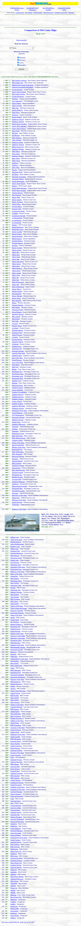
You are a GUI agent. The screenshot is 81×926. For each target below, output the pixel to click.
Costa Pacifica (15, 744)
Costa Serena (15, 769)
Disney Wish (16, 197)
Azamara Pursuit (17, 310)
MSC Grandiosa (15, 725)
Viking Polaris (16, 103)
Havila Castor (14, 732)
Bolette (14, 369)
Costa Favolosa (15, 755)
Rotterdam (14, 656)
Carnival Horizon (16, 812)
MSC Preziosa (15, 599)
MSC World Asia (17, 436)
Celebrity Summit (17, 420)
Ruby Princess (15, 748)
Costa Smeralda (15, 833)
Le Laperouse (16, 220)
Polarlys (13, 918)
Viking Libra (16, 255)
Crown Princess (15, 730)
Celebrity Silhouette (18, 406)
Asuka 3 (14, 186)
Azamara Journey (18, 314)
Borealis (14, 383)
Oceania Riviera (17, 241)
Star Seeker (16, 307)
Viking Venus (16, 271)
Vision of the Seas (16, 762)
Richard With (14, 909)
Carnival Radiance (16, 831)
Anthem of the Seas (17, 721)
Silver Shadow (17, 138)
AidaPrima (13, 826)
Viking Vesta (16, 257)
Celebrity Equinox (18, 397)
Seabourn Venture (18, 122)
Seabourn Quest (17, 142)
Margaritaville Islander (17, 647)
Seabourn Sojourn (18, 144)
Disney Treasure (17, 202)
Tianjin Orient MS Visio (18, 691)
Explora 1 (15, 165)
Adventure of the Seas (19, 495)
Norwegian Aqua (17, 378)
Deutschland (16, 468)
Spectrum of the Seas (17, 636)
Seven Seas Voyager (19, 190)
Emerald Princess (16, 760)
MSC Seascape (15, 670)
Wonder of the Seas (18, 447)
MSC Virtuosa (15, 702)
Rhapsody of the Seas (17, 734)
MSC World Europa (18, 470)
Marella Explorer (15, 542)
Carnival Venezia (16, 867)
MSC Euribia (14, 695)
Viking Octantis (17, 105)
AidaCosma (14, 849)
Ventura (13, 688)
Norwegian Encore (18, 433)
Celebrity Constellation (19, 392)
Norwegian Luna (17, 376)
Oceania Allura (17, 206)
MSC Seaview (15, 776)
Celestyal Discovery (17, 879)
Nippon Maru (16, 204)
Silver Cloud (16, 161)
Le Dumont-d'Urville (18, 216)
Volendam (15, 431)
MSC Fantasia (17, 463)
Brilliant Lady (14, 537)
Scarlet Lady (14, 560)
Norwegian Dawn (16, 581)
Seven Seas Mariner (19, 183)
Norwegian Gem (15, 565)
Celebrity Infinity (17, 440)
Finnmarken (14, 911)
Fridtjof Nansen (15, 780)
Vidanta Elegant (17, 193)
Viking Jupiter (16, 273)
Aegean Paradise (16, 817)
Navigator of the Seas (17, 638)
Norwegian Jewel (16, 558)
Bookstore (71, 12)
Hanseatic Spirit (17, 172)
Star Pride (15, 321)
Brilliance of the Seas (17, 572)
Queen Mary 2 (17, 289)
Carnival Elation (15, 835)
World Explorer (17, 239)
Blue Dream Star (16, 897)
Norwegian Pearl (16, 569)
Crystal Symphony (18, 96)
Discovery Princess (16, 610)
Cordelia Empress (16, 860)
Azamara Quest (17, 333)
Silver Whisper (17, 140)
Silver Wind (16, 167)
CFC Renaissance (18, 415)
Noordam (15, 493)
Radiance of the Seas (19, 509)
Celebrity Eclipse (17, 404)
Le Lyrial (15, 323)
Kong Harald (14, 915)
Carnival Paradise (16, 792)
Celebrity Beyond (17, 394)
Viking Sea (15, 280)
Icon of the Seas (17, 362)
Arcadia (13, 588)
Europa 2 (15, 99)
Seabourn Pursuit (18, 119)
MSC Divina (14, 601)
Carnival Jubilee (15, 808)
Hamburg (13, 652)
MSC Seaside (15, 778)
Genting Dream (17, 291)
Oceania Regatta (17, 305)
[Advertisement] (40, 21)
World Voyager (17, 234)
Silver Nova (16, 112)
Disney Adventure (18, 261)
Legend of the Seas (18, 353)
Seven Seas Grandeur (19, 124)
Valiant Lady (14, 549)
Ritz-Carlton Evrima (18, 94)
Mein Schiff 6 (14, 594)
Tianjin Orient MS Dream (18, 608)
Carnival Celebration (17, 819)
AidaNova (13, 854)
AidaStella (13, 883)
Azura (12, 668)
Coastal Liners (20, 12)
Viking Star (15, 284)
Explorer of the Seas (17, 645)
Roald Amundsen (16, 785)
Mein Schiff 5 (14, 604)
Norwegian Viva (17, 371)
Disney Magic (16, 298)
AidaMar (13, 886)
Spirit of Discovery (18, 282)
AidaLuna (13, 870)
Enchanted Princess (17, 613)
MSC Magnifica (15, 643)
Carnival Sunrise (15, 842)
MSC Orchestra (15, 716)
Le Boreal (15, 344)
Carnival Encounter (18, 491)
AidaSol (13, 890)
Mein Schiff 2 (14, 698)
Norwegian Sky (15, 627)
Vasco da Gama (17, 385)
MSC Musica (14, 764)
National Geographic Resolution (22, 87)
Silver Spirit (16, 131)
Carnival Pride (15, 551)
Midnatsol (13, 899)
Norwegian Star (15, 590)
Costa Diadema (15, 828)
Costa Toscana (15, 840)
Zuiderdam (15, 505)
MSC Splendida (17, 454)
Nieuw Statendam (16, 665)
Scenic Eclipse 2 (17, 110)
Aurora (12, 617)
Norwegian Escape (16, 649)
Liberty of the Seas (16, 606)
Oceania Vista (16, 209)
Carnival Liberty (15, 741)
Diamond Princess (18, 456)
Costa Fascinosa (16, 746)
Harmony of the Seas (19, 500)
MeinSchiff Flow (17, 449)
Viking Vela (15, 259)
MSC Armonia (15, 847)
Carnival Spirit (16, 479)
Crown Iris (13, 888)
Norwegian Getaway (17, 675)
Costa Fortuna (15, 693)
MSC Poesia (14, 709)
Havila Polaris (15, 711)
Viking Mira (15, 252)
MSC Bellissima (15, 714)
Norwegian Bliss (17, 488)
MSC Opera (14, 881)
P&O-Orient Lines (48, 12)
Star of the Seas (17, 358)
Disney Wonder (17, 296)
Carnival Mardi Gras (17, 821)
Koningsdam (14, 661)
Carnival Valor (15, 766)
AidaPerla (13, 824)
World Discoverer (18, 229)
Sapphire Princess (18, 465)
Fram (12, 757)
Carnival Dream (15, 801)
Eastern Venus (17, 326)
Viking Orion (16, 275)
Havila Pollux (14, 723)
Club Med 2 (16, 365)
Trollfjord (13, 902)
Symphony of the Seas (19, 410)
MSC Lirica (14, 856)
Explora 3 (15, 115)
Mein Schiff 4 (14, 578)
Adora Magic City (16, 863)
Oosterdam (14, 576)
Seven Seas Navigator (19, 188)
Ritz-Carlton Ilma (17, 83)
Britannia (13, 654)
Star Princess (14, 555)
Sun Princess (14, 562)
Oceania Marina (17, 243)
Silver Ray (15, 108)
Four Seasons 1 (17, 101)
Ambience (15, 484)
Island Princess (17, 335)
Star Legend (16, 316)
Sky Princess (14, 622)
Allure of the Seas (16, 574)
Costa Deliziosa (17, 413)
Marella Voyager (17, 477)
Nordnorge (14, 906)
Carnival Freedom (16, 750)
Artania (12, 686)
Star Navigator (17, 294)
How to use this (21, 40)
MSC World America (18, 438)
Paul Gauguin (16, 195)
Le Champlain (16, 223)
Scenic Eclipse (17, 117)
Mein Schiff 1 (14, 700)
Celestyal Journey (18, 408)
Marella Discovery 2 (17, 718)
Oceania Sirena (17, 339)
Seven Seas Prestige (19, 92)
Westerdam (16, 498)
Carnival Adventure (16, 553)
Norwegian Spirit (15, 640)
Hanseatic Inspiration (19, 177)
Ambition (15, 429)
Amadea (15, 245)
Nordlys (13, 904)
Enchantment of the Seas (18, 838)
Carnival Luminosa (18, 417)
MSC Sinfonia (15, 844)
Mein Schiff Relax (18, 452)
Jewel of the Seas (16, 539)
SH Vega (15, 133)
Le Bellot (15, 213)
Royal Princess (15, 631)
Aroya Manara (17, 312)
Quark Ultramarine (18, 181)
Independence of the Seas (19, 659)
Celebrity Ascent (17, 388)
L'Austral (15, 337)
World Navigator (17, 236)
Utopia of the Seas (18, 443)
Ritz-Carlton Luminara (19, 80)
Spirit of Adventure (18, 287)
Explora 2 (15, 163)
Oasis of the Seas (16, 615)
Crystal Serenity (17, 89)
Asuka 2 (14, 225)
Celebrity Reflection (18, 482)
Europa (14, 170)
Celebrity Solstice (18, 399)
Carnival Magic (15, 810)
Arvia (12, 799)
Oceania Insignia (17, 342)
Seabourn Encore (18, 156)
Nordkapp (13, 913)
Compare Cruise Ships (61, 12)
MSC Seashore (15, 682)
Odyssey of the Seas (17, 679)
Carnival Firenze (15, 865)
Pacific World (14, 620)
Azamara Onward (18, 351)
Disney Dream (17, 250)
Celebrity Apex (17, 346)
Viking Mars (16, 266)
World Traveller (17, 232)
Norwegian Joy (17, 349)
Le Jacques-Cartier (18, 211)
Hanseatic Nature (18, 179)
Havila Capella (15, 737)
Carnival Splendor (16, 707)
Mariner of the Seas (17, 633)
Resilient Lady (15, 546)
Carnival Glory (15, 771)
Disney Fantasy (17, 248)
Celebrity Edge (17, 355)
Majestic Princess (16, 592)
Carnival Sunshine (16, 858)
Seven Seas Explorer (19, 128)
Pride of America (15, 794)
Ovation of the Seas (17, 705)
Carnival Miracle (17, 461)
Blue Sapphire (16, 300)
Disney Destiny (17, 200)
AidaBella (13, 872)
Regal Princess (15, 629)
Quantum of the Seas (17, 728)
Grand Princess (17, 502)
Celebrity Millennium (19, 424)
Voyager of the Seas (17, 753)
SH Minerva (16, 135)
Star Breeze (16, 319)
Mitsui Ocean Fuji (18, 147)
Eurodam (15, 459)
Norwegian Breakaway (17, 677)
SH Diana (15, 174)
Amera (14, 303)
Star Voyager (14, 597)
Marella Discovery (16, 684)
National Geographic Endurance (22, 85)
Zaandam (15, 426)
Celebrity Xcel (16, 381)
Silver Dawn (16, 154)
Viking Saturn (16, 264)
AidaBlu (13, 893)
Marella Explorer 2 (16, 624)
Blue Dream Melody (17, 876)
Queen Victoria (17, 401)
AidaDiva (13, 874)
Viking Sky (15, 278)
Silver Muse (16, 158)
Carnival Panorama (16, 796)
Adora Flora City (15, 851)
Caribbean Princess (17, 783)
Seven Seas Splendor (19, 126)
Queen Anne (16, 422)
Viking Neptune (17, 268)
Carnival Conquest (16, 773)
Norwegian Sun (17, 475)
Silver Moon (16, 151)
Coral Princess (17, 360)
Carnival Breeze (15, 805)
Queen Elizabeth (17, 390)
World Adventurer (18, 227)
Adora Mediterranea (17, 544)
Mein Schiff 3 (14, 583)
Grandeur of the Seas (17, 789)
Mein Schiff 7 (14, 663)
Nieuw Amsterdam (18, 445)
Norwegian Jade (15, 585)
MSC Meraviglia (15, 739)
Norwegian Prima (18, 374)
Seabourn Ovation (18, 149)
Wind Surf (15, 367)
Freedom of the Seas (17, 787)
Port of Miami (28, 12)
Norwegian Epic (15, 672)
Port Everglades (38, 12)
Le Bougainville (17, 218)
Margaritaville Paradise (19, 486)
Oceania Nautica (17, 330)
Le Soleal (15, 328)
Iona (11, 803)
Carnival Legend (17, 472)
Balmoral (13, 895)
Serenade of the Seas (17, 567)
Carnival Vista (15, 815)
